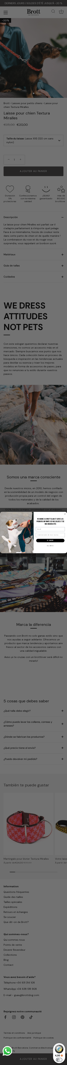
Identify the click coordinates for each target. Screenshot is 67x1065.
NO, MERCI (50, 545)
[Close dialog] (65, 514)
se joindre (50, 540)
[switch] (59, 1060)
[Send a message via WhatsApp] (7, 1051)
